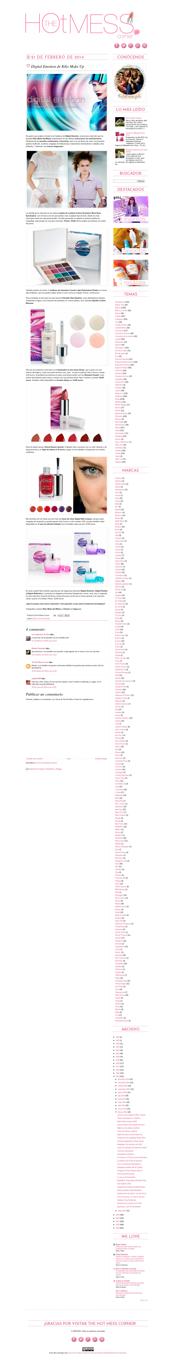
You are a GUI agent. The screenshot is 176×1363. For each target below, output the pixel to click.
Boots (117, 524)
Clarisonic (119, 567)
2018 (117, 1063)
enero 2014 (122, 1211)
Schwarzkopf (120, 927)
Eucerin (118, 641)
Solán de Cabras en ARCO (127, 1131)
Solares (118, 439)
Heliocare (118, 701)
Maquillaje (46, 618)
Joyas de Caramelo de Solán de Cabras (132, 1148)
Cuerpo (117, 339)
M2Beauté (119, 795)
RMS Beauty (120, 889)
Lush (117, 787)
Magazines (119, 393)
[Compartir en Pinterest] (68, 615)
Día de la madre (121, 351)
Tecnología (119, 448)
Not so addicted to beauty (126, 1269)
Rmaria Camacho (38, 648)
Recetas (118, 419)
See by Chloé (120, 932)
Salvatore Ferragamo (123, 924)
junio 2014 (121, 1099)
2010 (117, 1225)
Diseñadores (119, 348)
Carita (117, 544)
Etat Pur (118, 638)
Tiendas (118, 450)
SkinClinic (119, 961)
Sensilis (118, 938)
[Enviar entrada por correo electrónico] (54, 615)
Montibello (119, 838)
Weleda (118, 1009)
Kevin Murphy (120, 741)
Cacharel (118, 538)
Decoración (119, 342)
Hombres (118, 388)
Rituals (117, 904)
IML (116, 710)
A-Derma (118, 478)
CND (117, 535)
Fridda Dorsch (120, 670)
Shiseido (118, 944)
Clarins (117, 564)
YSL (116, 1015)
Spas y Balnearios (122, 442)
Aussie (117, 495)
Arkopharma (119, 490)
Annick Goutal (120, 484)
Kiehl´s (117, 747)
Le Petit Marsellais (122, 775)
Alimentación (120, 302)
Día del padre (120, 353)
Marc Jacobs (120, 804)
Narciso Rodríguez (122, 847)
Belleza (35, 618)
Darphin (118, 581)
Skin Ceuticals (120, 958)
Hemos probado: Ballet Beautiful (129, 1190)
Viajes (117, 456)
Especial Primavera (122, 365)
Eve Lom (118, 644)
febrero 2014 (122, 1112)
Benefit (117, 510)
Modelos (118, 402)
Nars (117, 850)
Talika (117, 978)
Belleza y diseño (121, 311)
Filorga (117, 655)
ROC (117, 892)
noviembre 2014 (124, 1083)
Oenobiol (118, 869)
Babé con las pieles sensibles (128, 1128)
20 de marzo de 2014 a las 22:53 (44, 687)
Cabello (118, 316)
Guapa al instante (123, 1281)
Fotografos (119, 379)
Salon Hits (119, 921)
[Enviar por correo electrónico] (58, 615)
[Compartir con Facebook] (66, 615)
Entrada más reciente (35, 759)
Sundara (118, 972)
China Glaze (119, 561)
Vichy (117, 1007)
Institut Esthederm (122, 718)
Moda (117, 399)
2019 (117, 1060)
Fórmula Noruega (121, 672)
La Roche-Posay (121, 761)
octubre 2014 (123, 1086)
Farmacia (118, 373)
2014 (117, 1076)
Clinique (118, 570)
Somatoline (119, 964)
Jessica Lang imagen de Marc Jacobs (131, 1115)
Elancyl (118, 621)
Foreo (117, 661)
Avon (117, 498)
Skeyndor (118, 955)
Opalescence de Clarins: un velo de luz (131, 1193)
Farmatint (118, 652)
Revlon (117, 901)
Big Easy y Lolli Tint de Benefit (128, 1207)
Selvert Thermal (121, 935)
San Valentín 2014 (124, 1184)
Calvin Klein (119, 541)
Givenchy (118, 689)
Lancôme (118, 769)
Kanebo (118, 732)
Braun (117, 530)
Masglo (118, 818)
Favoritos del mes (122, 376)
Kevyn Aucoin (120, 744)
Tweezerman (120, 992)
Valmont (118, 1004)
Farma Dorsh (120, 650)
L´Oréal (118, 792)
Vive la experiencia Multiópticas (129, 1164)
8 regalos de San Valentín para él (129, 1171)
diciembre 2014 (123, 1079)
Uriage (117, 1001)
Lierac (117, 781)
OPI (116, 867)
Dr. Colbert (119, 601)
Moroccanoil (119, 841)
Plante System (120, 887)
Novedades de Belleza (125, 1154)
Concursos (119, 331)
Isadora (118, 721)
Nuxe (117, 864)
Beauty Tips (119, 305)
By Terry (118, 532)
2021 (117, 1053)
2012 (117, 1218)
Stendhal (118, 966)
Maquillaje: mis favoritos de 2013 (129, 1144)
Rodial (117, 912)
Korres (117, 755)
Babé (117, 504)
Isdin (117, 724)
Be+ (116, 507)
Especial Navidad (121, 359)
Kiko (40, 618)
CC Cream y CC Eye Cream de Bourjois (132, 1157)
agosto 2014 (122, 1092)
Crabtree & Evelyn (122, 578)
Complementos (120, 328)
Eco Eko (118, 615)
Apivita (117, 487)
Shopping (118, 436)
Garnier (118, 678)
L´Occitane (119, 790)
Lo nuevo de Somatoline (126, 1177)
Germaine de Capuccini (124, 681)
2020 (117, 1057)
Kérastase (119, 758)
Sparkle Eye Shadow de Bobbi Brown (131, 1187)
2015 (117, 1073)
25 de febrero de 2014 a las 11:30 (44, 671)
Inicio (69, 759)
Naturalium (119, 855)
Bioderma (118, 512)
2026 (117, 1037)
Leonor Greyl (120, 778)
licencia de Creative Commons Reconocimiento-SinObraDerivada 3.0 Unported (97, 1353)
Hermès (118, 707)
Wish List (118, 459)
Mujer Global (121, 1245)
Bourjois (118, 527)
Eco (116, 356)
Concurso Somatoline (125, 1151)
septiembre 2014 (124, 1089)
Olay (117, 872)
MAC (117, 798)
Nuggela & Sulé (121, 861)
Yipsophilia (119, 1018)
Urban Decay (120, 995)
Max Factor (119, 824)
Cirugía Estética (121, 325)
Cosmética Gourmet (122, 333)
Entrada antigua (101, 759)
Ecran (117, 618)
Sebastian (119, 929)
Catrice (117, 552)
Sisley (117, 949)
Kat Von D (119, 735)
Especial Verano (121, 368)
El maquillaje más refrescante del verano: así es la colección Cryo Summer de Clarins (130, 1273)
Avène (117, 501)
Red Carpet (119, 422)
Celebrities (119, 319)
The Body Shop (121, 981)
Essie (117, 632)
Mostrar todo (144, 1300)
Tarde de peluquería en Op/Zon (128, 1118)
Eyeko (117, 647)
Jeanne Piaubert (121, 727)
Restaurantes (120, 425)
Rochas (118, 909)
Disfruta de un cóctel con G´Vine (129, 1203)
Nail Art (118, 411)
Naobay (118, 844)
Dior (116, 592)
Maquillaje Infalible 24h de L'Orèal (129, 1167)
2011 (117, 1221)
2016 (117, 1070)
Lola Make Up (120, 784)
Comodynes (119, 575)
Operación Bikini (121, 413)
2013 (117, 1215)
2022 (117, 1050)
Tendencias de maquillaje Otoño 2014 (131, 1138)
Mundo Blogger (120, 405)
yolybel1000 (36, 678)
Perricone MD (120, 878)
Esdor (117, 630)
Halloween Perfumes (123, 695)
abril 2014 (121, 1105)
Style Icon (119, 445)
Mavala (118, 821)
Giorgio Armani (120, 687)
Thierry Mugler (120, 984)
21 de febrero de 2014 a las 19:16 (44, 641)
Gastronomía (120, 382)
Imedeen (118, 712)
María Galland (120, 815)
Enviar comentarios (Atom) (47, 763)
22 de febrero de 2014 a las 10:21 (44, 655)
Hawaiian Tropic (121, 698)
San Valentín (120, 433)
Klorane (118, 752)
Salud (117, 430)
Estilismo (118, 370)
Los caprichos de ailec (41, 634)
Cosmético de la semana (124, 336)
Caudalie (118, 555)
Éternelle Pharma (121, 1021)
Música (118, 408)
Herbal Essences (121, 704)
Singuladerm (119, 947)
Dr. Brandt (119, 598)
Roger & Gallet (120, 915)
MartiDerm (119, 807)
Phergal (118, 881)
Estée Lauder (120, 635)
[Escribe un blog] (61, 615)
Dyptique (118, 612)
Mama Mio (119, 801)
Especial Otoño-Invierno (124, 362)
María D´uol (119, 812)
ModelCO (118, 835)
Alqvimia (118, 481)
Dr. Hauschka (120, 604)
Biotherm (118, 515)
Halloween (119, 385)
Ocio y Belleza (121, 1291)
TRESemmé (119, 975)
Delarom (118, 587)
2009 (117, 1228)
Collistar (118, 572)
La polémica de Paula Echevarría (129, 1161)
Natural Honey (120, 852)
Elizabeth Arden (121, 624)
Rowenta (118, 918)
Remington (119, 895)
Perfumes (118, 416)
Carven (117, 550)
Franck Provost (121, 667)
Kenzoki (118, 738)
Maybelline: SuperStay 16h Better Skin (131, 1180)
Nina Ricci (119, 858)
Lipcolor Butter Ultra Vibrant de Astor (131, 1125)
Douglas (118, 595)
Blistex (117, 518)
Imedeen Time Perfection (126, 1200)
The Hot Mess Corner (40, 662)
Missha (118, 832)
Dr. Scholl (118, 607)
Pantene (118, 875)
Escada (118, 627)
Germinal (118, 684)
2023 (117, 1047)
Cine (117, 322)
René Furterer (120, 898)
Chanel (117, 558)
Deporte (118, 345)
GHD (117, 675)
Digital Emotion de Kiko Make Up (129, 1135)
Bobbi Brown (120, 521)
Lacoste (118, 764)
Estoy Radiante (122, 1254)
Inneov (117, 715)
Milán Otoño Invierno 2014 (127, 1121)
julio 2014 (121, 1096)
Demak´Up (119, 590)
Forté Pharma (120, 664)
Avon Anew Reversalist (126, 1174)
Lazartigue (119, 772)
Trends (117, 453)
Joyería (118, 391)
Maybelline (119, 827)
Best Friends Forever (133, 118)
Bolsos (117, 313)
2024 (117, 1044)
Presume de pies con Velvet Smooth (131, 1197)
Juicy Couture (120, 730)
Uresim (117, 998)
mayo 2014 (122, 1102)
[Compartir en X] (63, 615)
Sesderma (119, 941)
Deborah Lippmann (122, 584)
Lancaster (119, 767)
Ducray (117, 610)
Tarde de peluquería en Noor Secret (130, 1141)
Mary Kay (118, 809)
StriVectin (118, 969)
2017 (117, 1067)
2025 (117, 1040)
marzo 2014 (122, 1109)
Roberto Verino (120, 907)
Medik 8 (118, 829)
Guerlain (118, 692)
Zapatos (118, 462)
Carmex (118, 547)
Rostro (117, 428)
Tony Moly (119, 987)
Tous (117, 989)
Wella (117, 1012)
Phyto (117, 884)
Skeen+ (118, 952)
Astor (117, 492)
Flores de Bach (121, 658)
